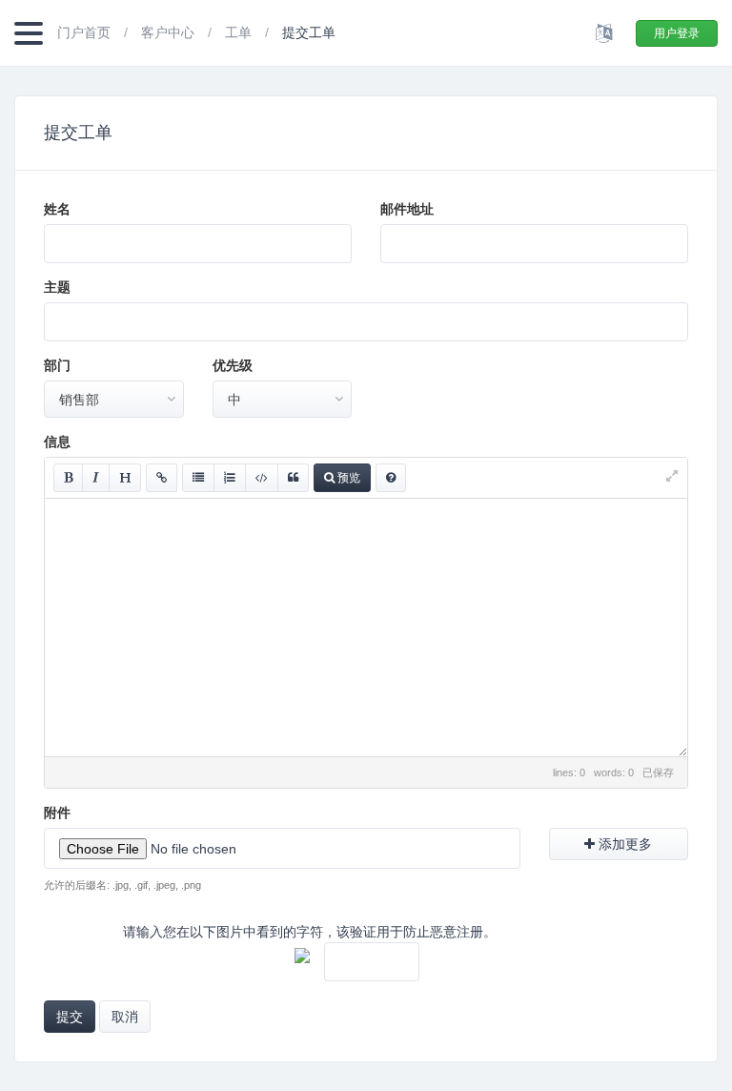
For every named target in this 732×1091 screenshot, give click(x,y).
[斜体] (96, 477)
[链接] (161, 477)
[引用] (293, 477)
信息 (57, 441)
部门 (57, 365)
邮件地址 (407, 208)
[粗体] (68, 477)
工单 (240, 32)
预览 (347, 477)
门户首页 (85, 32)
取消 (125, 1016)
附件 (57, 812)
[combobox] (114, 399)
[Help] (391, 477)
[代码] (261, 477)
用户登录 (677, 33)
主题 (57, 287)
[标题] (125, 477)
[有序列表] (230, 477)
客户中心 (169, 32)
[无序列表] (198, 477)
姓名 (57, 208)
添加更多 (623, 844)
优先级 (233, 365)
